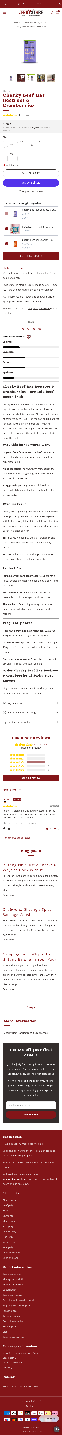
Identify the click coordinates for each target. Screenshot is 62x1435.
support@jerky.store (39, 308)
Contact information (13, 1321)
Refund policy (10, 1326)
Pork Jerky (8, 1226)
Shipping (35, 127)
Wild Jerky (8, 1247)
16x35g (12, 144)
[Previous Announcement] (5, 4)
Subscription (9, 1289)
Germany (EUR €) (29, 1401)
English (29, 1406)
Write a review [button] (31, 777)
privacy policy (31, 1095)
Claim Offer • (31, 255)
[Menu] (4, 12)
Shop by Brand (11, 1257)
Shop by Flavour (11, 1252)
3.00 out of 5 (40, 744)
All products (9, 1200)
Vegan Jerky (9, 1242)
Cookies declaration (13, 1336)
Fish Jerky (8, 1236)
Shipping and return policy (17, 1305)
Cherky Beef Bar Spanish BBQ (38, 239)
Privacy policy (10, 1310)
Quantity (8, 153)
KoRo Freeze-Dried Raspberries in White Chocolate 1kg (39, 226)
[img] (10, 806)
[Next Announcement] (57, 4)
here (18, 277)
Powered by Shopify (31, 1427)
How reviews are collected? (17, 837)
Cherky (6, 90)
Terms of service (11, 1315)
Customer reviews (12, 1294)
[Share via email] (39, 329)
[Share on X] (28, 329)
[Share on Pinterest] (33, 329)
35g (31, 144)
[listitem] (31, 4)
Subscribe (31, 1114)
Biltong (6, 1210)
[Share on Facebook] (22, 329)
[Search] (51, 12)
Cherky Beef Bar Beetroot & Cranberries (39, 209)
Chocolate (8, 1215)
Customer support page (19, 1155)
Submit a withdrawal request (18, 1300)
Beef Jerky (8, 1205)
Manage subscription (14, 1279)
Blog (5, 1331)
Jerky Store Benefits (13, 1284)
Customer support (12, 1273)
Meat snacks (9, 1221)
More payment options (31, 191)
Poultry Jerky (9, 1231)
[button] (11, 115)
